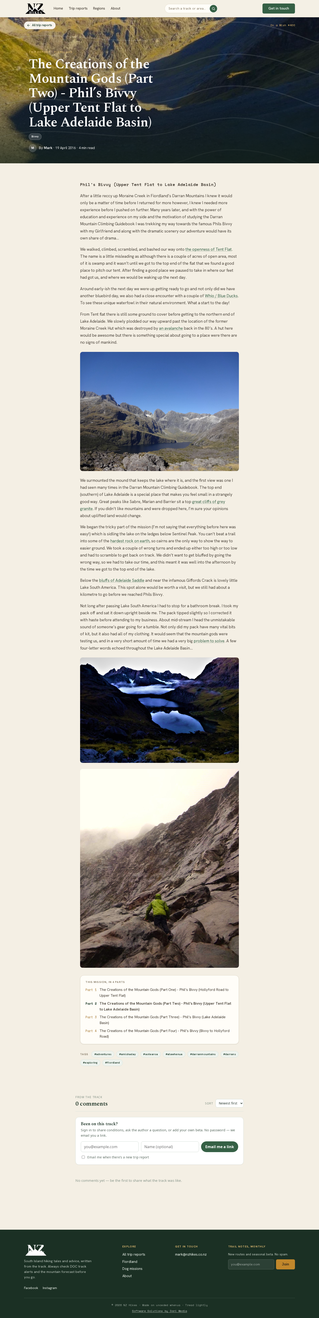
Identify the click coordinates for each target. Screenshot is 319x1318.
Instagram (50, 1288)
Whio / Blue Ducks (221, 295)
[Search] (213, 8)
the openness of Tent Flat (208, 249)
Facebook (31, 1288)
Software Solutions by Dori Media (159, 1311)
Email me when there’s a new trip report (118, 1157)
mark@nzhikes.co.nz (191, 1254)
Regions (99, 8)
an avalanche (171, 328)
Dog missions (132, 1268)
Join (285, 1264)
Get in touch (278, 8)
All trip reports (133, 1254)
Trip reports (78, 8)
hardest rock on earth (129, 540)
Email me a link (219, 1146)
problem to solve (209, 640)
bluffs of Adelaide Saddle (121, 580)
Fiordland (129, 1261)
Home (58, 8)
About (115, 8)
